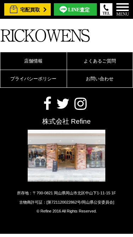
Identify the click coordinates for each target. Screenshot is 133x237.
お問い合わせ (99, 78)
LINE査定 (79, 9)
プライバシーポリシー (33, 78)
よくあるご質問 (100, 61)
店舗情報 (33, 61)
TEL (106, 13)
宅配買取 (30, 9)
